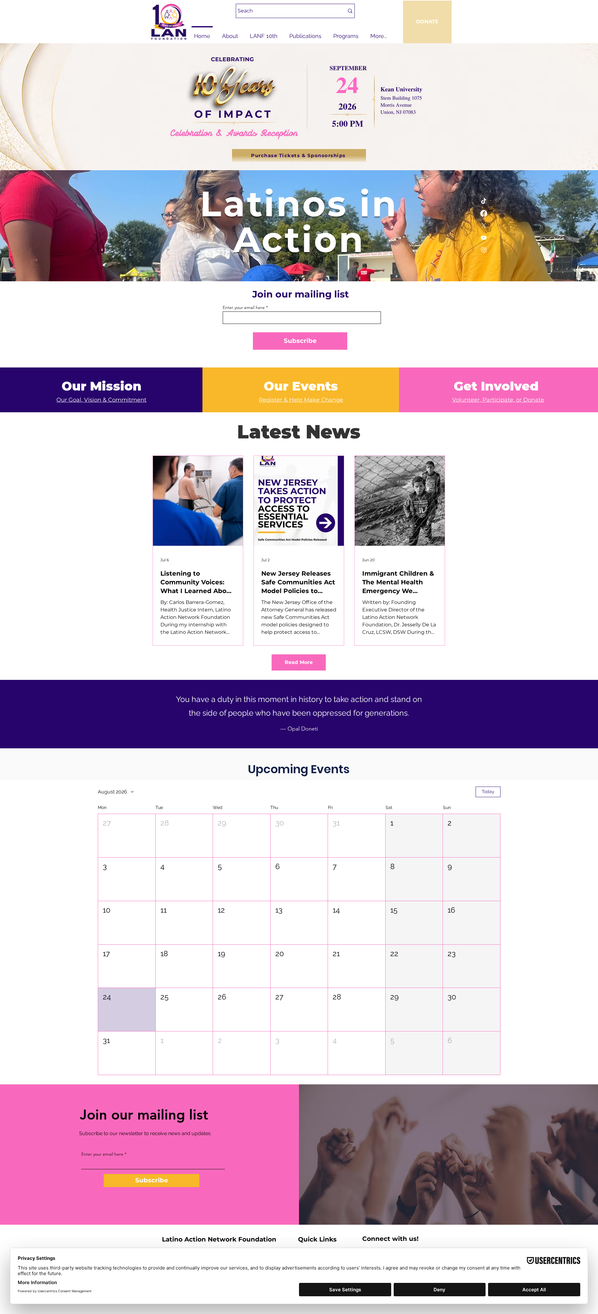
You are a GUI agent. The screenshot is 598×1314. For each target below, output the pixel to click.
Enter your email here (244, 307)
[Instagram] (483, 249)
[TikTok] (483, 201)
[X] (483, 225)
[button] (127, 836)
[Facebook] (483, 213)
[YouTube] (483, 237)
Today (488, 791)
